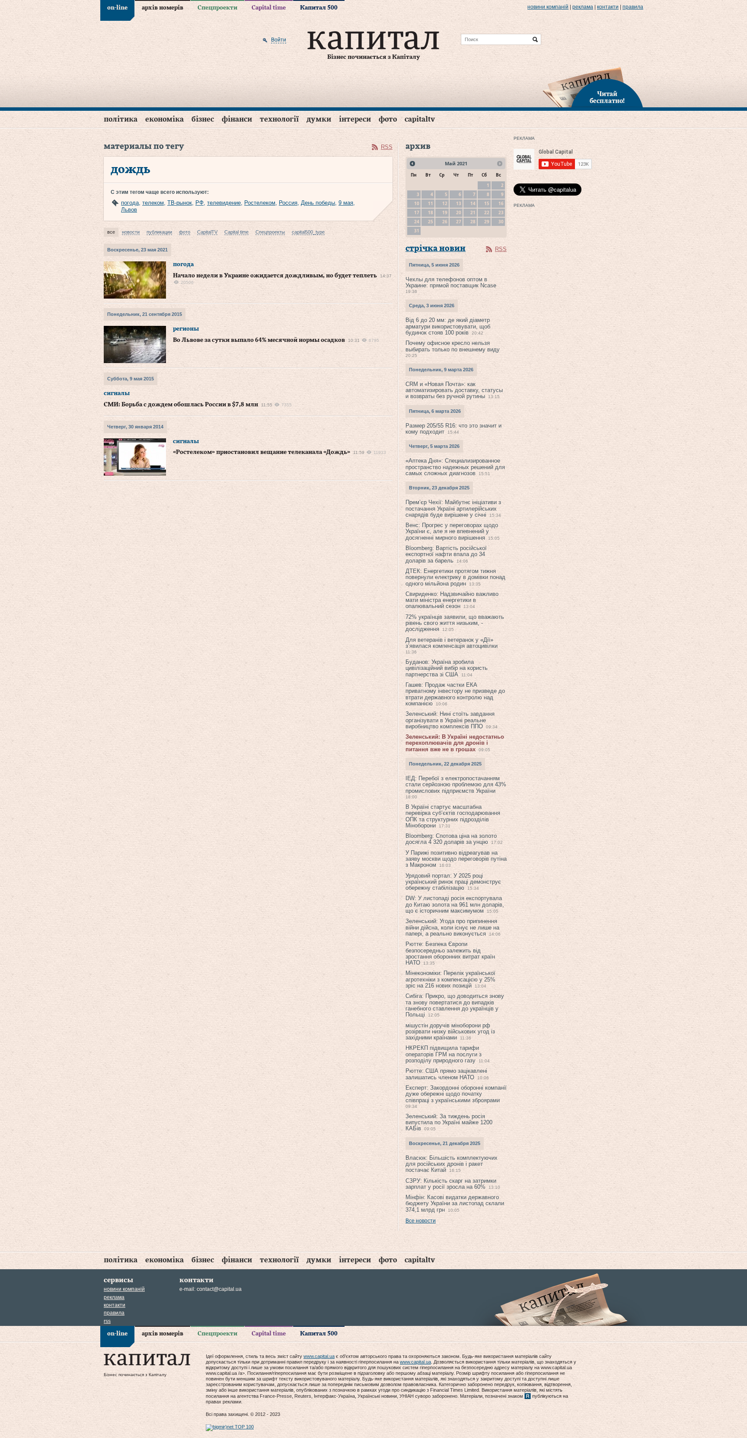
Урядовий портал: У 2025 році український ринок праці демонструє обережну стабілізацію (453, 881)
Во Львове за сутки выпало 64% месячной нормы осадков (259, 340)
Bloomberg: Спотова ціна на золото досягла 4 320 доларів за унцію (451, 839)
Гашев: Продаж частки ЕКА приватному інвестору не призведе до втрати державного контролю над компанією (455, 694)
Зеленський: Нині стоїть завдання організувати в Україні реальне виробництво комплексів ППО (450, 720)
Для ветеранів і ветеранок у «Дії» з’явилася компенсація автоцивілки (451, 643)
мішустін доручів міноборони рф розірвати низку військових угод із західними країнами (450, 1031)
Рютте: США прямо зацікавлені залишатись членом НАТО (446, 1074)
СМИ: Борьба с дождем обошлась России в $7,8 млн (181, 405)
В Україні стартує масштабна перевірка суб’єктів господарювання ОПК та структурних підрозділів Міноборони (452, 816)
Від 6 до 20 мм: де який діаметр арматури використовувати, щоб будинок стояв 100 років (447, 326)
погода (130, 202)
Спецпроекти (217, 8)
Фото (388, 119)
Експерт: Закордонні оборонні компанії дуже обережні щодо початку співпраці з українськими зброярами (456, 1093)
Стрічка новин (435, 248)
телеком (153, 202)
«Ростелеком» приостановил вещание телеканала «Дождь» (261, 452)
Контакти (608, 7)
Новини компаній (547, 7)
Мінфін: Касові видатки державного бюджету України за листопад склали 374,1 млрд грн (454, 1203)
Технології (279, 119)
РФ (199, 202)
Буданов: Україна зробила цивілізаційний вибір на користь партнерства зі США (446, 668)
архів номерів (162, 8)
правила (632, 7)
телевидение (224, 202)
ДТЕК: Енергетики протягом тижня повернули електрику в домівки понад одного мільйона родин (455, 577)
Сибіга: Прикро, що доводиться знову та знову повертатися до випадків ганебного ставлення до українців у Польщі (454, 1005)
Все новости (420, 1221)
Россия (288, 202)
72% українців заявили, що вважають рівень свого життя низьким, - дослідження (454, 623)
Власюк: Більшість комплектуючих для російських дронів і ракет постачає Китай (451, 1164)
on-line (117, 8)
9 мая (345, 202)
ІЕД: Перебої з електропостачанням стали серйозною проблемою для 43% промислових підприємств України (455, 784)
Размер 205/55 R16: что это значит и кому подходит (453, 428)
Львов (129, 209)
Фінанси (237, 119)
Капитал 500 (319, 8)
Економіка (164, 119)
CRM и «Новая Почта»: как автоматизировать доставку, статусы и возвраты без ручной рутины (454, 390)
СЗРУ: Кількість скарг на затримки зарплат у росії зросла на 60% (450, 1183)
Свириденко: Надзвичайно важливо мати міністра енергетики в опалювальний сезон (451, 600)
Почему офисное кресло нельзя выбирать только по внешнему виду (452, 346)
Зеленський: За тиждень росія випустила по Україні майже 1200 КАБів (448, 1122)
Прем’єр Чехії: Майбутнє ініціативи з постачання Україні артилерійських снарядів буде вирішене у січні (453, 508)
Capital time (269, 8)
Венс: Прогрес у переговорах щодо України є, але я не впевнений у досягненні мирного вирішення (451, 531)
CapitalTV (420, 119)
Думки (318, 119)
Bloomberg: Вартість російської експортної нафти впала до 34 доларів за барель (446, 554)
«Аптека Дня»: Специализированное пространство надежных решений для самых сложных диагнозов (455, 466)
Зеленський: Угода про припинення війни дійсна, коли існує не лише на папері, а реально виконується (452, 927)
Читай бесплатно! (607, 98)
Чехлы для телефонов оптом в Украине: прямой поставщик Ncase (450, 282)
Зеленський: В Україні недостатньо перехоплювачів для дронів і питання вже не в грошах (454, 743)
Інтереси (355, 119)
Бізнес (203, 119)
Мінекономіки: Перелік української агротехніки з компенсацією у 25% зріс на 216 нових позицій (450, 979)
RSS (387, 147)
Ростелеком (259, 202)
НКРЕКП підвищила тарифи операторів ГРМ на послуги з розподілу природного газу (443, 1054)
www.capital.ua (319, 1356)
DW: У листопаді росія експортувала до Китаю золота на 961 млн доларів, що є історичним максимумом (454, 904)
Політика (120, 119)
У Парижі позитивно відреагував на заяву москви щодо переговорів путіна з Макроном (456, 859)
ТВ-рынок (179, 202)
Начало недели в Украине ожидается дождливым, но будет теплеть (275, 276)
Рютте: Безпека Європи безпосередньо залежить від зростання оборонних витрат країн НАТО (450, 953)
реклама (582, 7)
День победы (318, 202)
